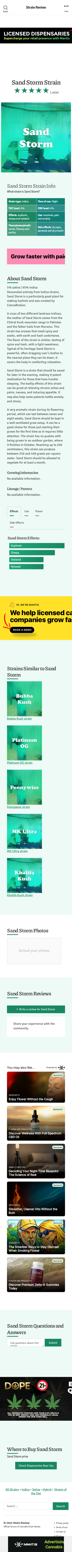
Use (26, 511)
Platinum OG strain (20, 763)
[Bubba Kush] (24, 698)
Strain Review (36, 7)
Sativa (36, 1489)
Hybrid (47, 1489)
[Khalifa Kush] (24, 875)
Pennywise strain (18, 807)
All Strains (12, 1489)
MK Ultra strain (17, 851)
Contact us (61, 1531)
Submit (53, 1343)
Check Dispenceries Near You (36, 1465)
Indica (25, 1489)
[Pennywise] (24, 787)
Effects (14, 511)
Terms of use (61, 1527)
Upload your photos (34, 950)
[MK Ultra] (24, 831)
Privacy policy (62, 1523)
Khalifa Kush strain (20, 895)
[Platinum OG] (24, 742)
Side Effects (17, 522)
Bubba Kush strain (19, 719)
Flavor (39, 511)
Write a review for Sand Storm (37, 1009)
